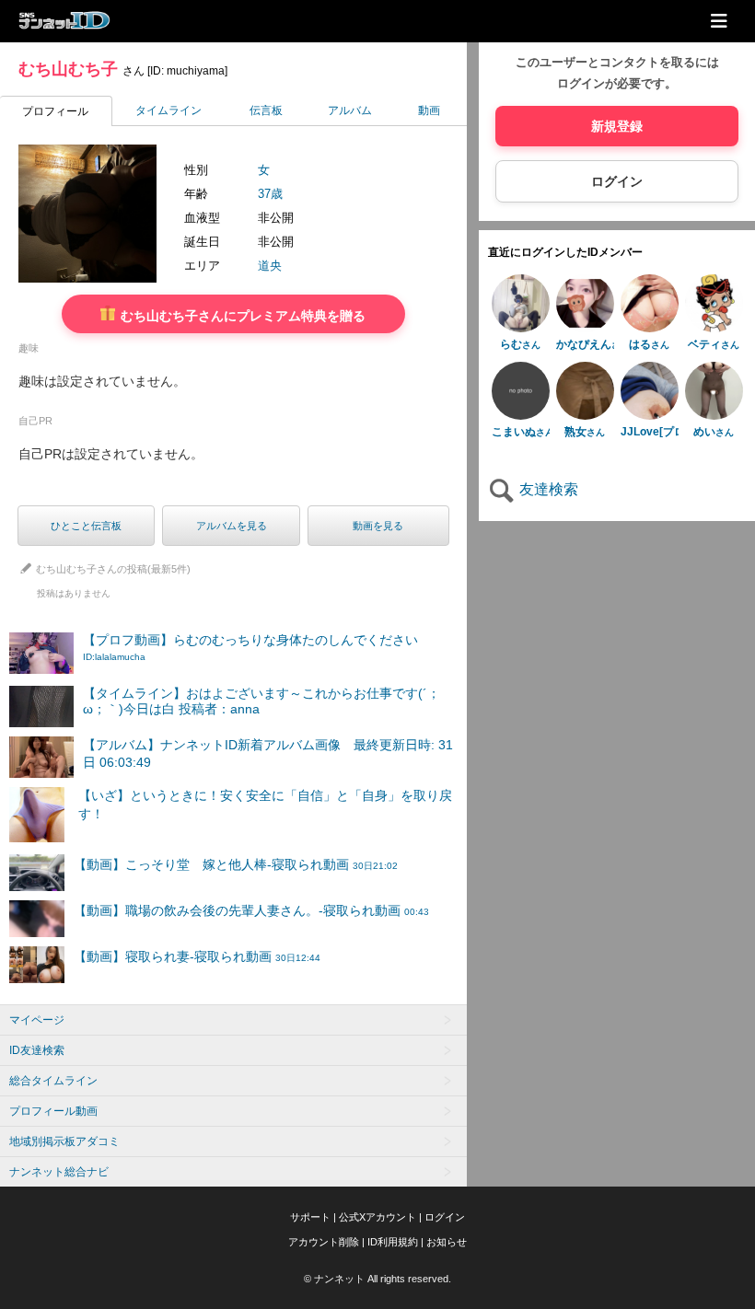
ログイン (617, 181)
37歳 (270, 194)
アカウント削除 (323, 1241)
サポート (310, 1216)
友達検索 (547, 489)
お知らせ (446, 1241)
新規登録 (617, 126)
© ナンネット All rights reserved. (377, 1278)
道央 (270, 265)
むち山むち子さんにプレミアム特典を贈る (241, 315)
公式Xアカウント (377, 1216)
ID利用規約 (392, 1241)
